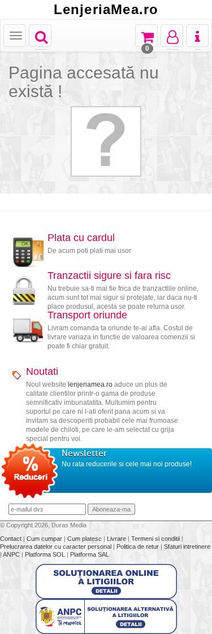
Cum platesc (85, 538)
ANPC (11, 554)
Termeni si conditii (156, 538)
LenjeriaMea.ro (106, 10)
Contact (11, 538)
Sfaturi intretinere (187, 546)
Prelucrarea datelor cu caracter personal (56, 546)
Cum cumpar (45, 538)
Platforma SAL (89, 554)
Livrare (117, 538)
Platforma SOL (45, 554)
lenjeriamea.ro (90, 384)
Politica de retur (138, 546)
